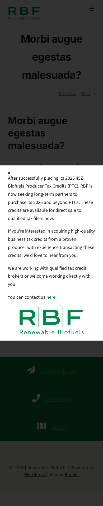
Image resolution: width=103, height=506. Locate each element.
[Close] (9, 173)
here (50, 297)
